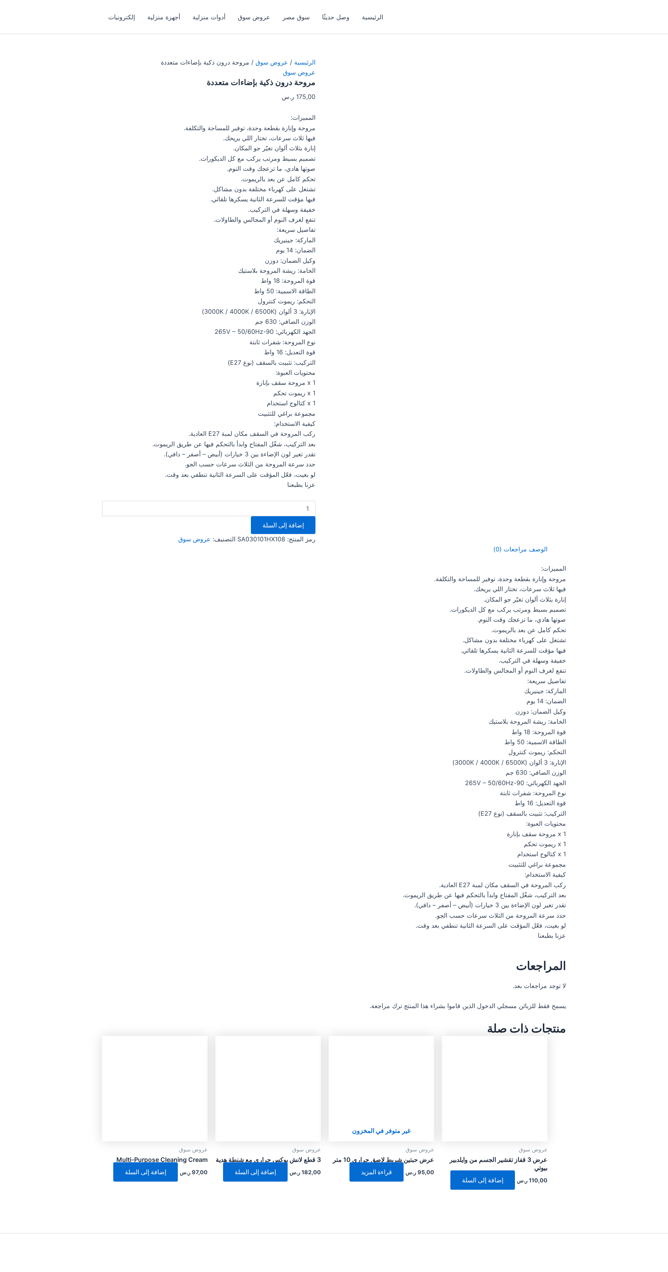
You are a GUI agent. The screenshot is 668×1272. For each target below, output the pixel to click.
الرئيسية (372, 17)
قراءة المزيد (376, 1172)
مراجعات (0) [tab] (510, 549)
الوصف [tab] (538, 549)
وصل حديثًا (335, 17)
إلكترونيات (121, 17)
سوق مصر (296, 17)
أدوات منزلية (209, 17)
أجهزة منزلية (163, 17)
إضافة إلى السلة (283, 525)
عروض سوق (254, 17)
